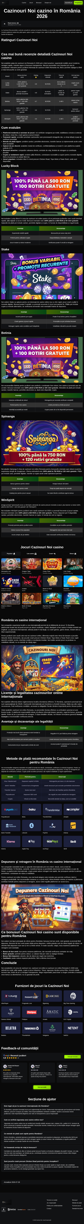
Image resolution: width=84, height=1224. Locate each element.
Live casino (30, 553)
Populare (10, 553)
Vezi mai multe (42, 1087)
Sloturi (72, 553)
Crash (51, 553)
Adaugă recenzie (73, 1056)
